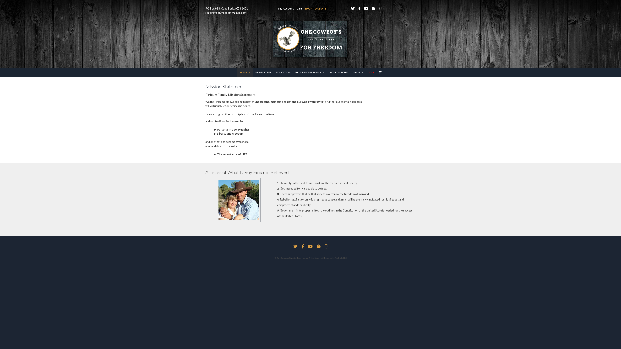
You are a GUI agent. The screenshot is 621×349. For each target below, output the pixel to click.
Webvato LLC (341, 258)
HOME (243, 72)
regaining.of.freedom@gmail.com (225, 12)
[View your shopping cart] (380, 72)
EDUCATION (283, 72)
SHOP (356, 72)
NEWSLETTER (263, 72)
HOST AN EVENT (339, 72)
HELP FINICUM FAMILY (308, 72)
